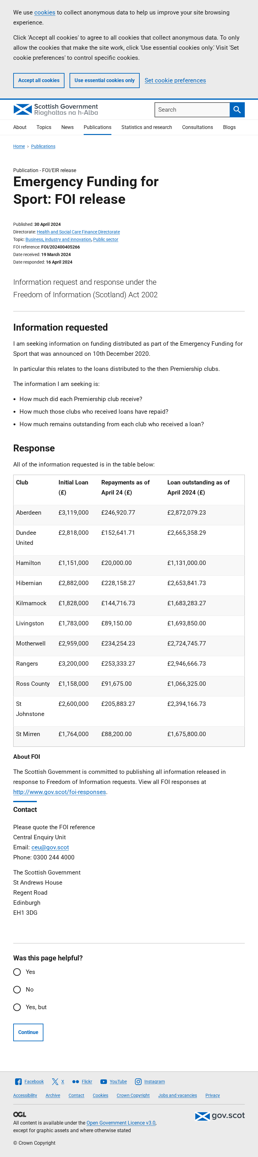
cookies (44, 12)
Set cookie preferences (175, 80)
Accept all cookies (38, 80)
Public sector (105, 239)
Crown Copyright (133, 1095)
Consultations (197, 127)
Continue (28, 1032)
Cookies (100, 1095)
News (67, 127)
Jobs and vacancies (177, 1095)
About (19, 127)
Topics (43, 127)
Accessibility (25, 1095)
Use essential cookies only (105, 80)
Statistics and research (146, 127)
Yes (30, 971)
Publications (97, 127)
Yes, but (36, 1007)
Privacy (212, 1095)
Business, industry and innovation (58, 239)
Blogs (229, 127)
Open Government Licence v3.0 (121, 1123)
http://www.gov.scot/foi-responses (59, 792)
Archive (53, 1095)
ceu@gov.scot (50, 847)
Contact (76, 1095)
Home (19, 146)
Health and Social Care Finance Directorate (78, 231)
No (30, 989)
